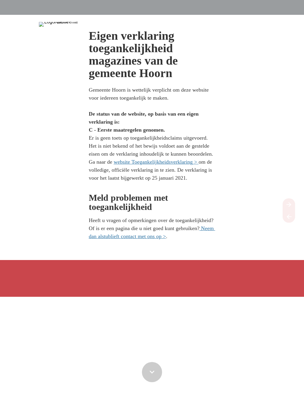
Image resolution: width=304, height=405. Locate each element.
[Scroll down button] (152, 372)
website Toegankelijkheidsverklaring (153, 162)
